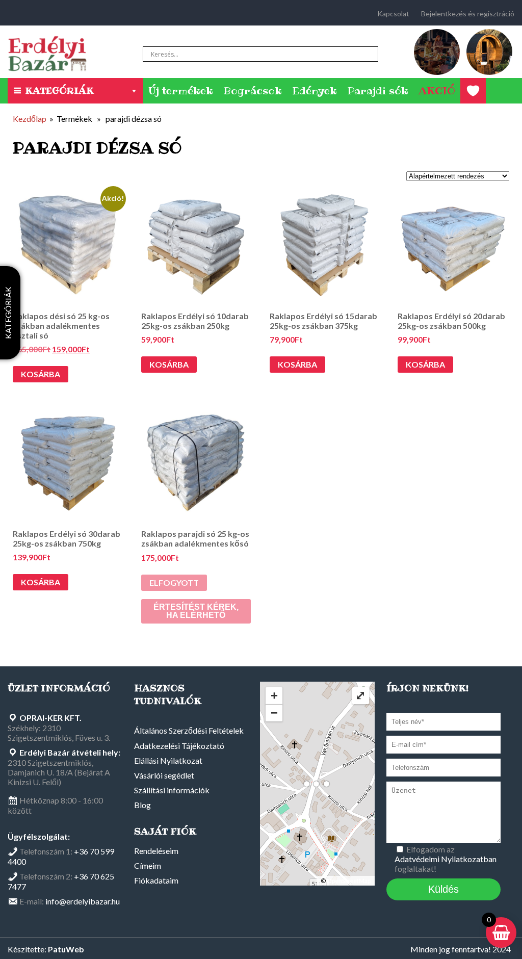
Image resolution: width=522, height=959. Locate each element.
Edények (314, 91)
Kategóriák (59, 90)
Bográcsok (252, 91)
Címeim (147, 865)
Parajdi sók (377, 91)
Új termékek (180, 91)
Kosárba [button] (40, 374)
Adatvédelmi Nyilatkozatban (446, 859)
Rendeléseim (156, 851)
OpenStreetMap (349, 881)
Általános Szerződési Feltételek (189, 730)
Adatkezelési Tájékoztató (179, 745)
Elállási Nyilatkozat (168, 760)
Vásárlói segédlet (164, 775)
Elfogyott (174, 582)
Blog (142, 805)
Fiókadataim (156, 880)
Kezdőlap (29, 118)
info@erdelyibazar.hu (82, 901)
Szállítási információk (172, 790)
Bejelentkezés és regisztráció (467, 13)
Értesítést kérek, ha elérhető (196, 611)
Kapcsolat (393, 13)
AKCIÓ (437, 91)
